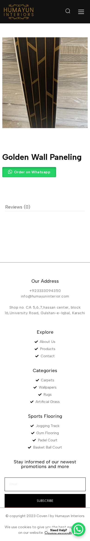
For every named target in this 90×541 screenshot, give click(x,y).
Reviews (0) (17, 207)
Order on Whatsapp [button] (32, 172)
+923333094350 (45, 290)
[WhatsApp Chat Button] (78, 529)
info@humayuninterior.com (45, 296)
